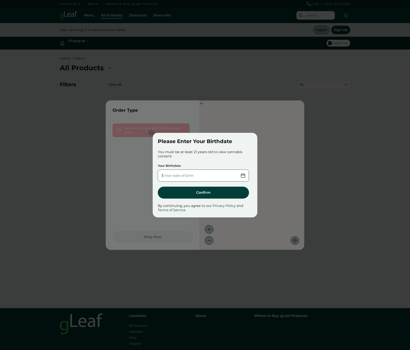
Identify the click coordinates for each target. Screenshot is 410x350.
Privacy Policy (224, 206)
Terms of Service (172, 210)
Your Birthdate (169, 166)
